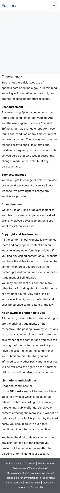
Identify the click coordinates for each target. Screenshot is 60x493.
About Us (23, 487)
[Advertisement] (30, 42)
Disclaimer (49, 482)
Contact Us (37, 487)
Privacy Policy (32, 482)
